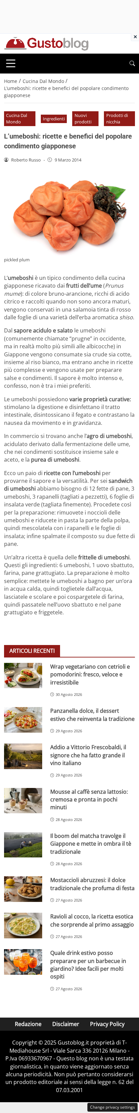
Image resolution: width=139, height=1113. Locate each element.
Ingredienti (54, 119)
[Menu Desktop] (11, 63)
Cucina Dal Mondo (16, 118)
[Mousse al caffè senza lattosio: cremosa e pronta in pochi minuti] (23, 801)
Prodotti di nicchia (117, 118)
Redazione (28, 1024)
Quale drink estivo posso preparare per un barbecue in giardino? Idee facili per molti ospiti (88, 964)
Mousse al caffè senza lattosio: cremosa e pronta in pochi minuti (89, 799)
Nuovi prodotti (83, 118)
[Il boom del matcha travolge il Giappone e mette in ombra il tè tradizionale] (23, 845)
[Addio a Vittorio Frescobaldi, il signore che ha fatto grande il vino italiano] (23, 756)
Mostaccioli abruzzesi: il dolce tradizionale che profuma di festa (92, 883)
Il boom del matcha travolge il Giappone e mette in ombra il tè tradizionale (90, 843)
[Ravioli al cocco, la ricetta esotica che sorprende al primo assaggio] (23, 925)
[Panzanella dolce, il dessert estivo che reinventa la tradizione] (23, 720)
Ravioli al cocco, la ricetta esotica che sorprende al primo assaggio (92, 920)
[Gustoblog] (46, 43)
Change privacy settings (112, 1107)
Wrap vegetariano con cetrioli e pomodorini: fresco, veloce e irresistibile (90, 674)
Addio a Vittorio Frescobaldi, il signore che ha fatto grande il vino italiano (88, 755)
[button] (132, 63)
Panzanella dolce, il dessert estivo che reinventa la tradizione (92, 714)
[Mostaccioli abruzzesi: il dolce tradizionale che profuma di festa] (23, 889)
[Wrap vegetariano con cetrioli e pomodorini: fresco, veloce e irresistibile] (23, 676)
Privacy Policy (107, 1024)
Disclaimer (65, 1024)
